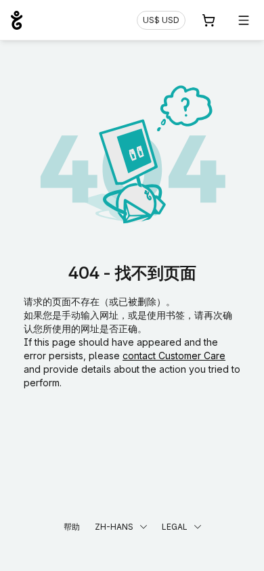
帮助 (72, 527)
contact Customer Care (174, 355)
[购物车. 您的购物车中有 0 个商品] (208, 20)
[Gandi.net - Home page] (16, 20)
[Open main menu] (244, 20)
